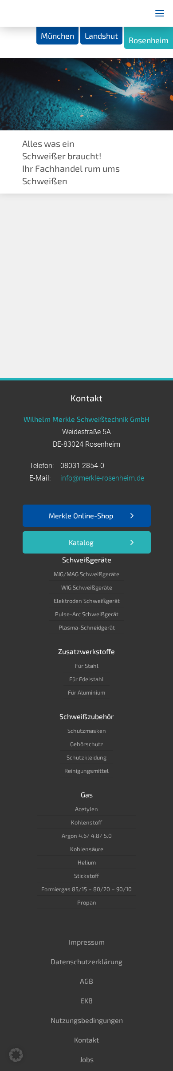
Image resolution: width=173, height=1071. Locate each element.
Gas (87, 794)
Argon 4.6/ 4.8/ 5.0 (87, 835)
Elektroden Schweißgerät (87, 600)
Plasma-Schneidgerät (87, 627)
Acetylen (86, 808)
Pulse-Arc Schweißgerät (86, 614)
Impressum (87, 942)
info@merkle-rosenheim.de (102, 478)
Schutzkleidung (86, 757)
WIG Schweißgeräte (86, 587)
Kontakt (86, 1039)
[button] (16, 1055)
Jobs (87, 1059)
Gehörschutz (86, 744)
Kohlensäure (86, 849)
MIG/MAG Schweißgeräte (86, 574)
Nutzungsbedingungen (87, 1020)
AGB (86, 981)
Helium (87, 862)
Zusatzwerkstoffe (86, 651)
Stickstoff (86, 875)
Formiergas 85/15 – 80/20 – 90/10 (86, 889)
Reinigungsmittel (86, 770)
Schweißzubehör (86, 716)
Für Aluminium (86, 692)
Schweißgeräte (86, 559)
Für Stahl (86, 665)
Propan (86, 902)
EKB (86, 1000)
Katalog (81, 542)
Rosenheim (149, 40)
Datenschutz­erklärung (86, 961)
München (57, 35)
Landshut (101, 35)
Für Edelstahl (86, 679)
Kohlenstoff (86, 822)
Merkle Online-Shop (81, 515)
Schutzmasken (86, 730)
